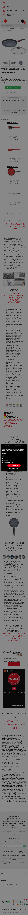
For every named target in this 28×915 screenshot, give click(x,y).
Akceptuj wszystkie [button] (14, 465)
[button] (14, 468)
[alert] (14, 457)
